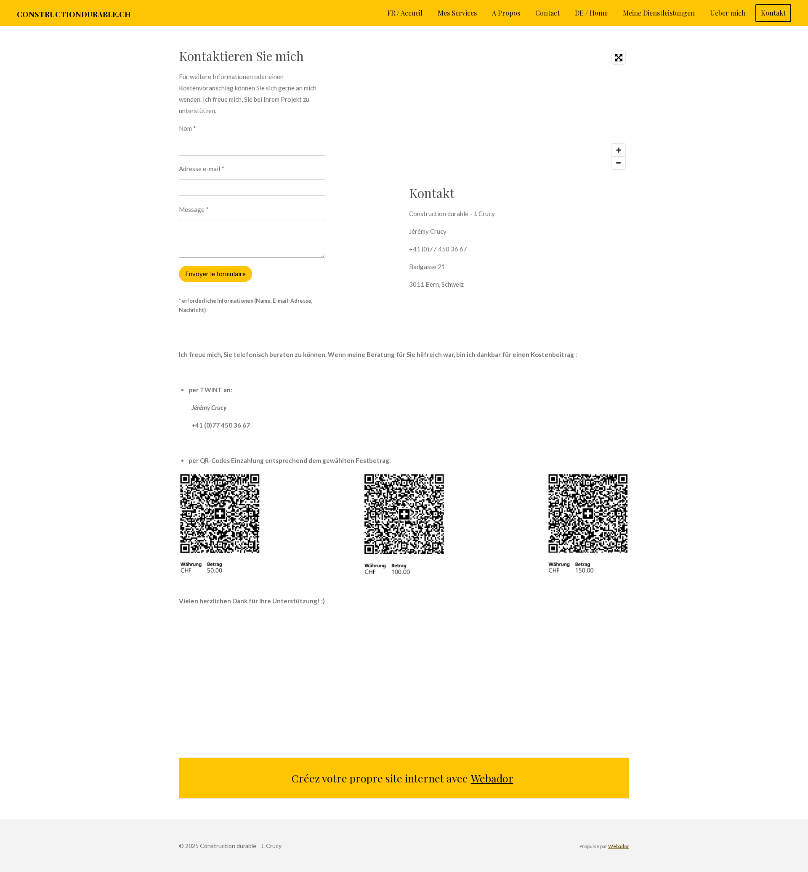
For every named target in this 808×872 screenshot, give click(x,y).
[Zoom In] (618, 150)
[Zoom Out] (618, 162)
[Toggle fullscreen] (618, 57)
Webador (492, 778)
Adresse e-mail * (201, 168)
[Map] (519, 110)
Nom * (187, 128)
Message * (194, 209)
